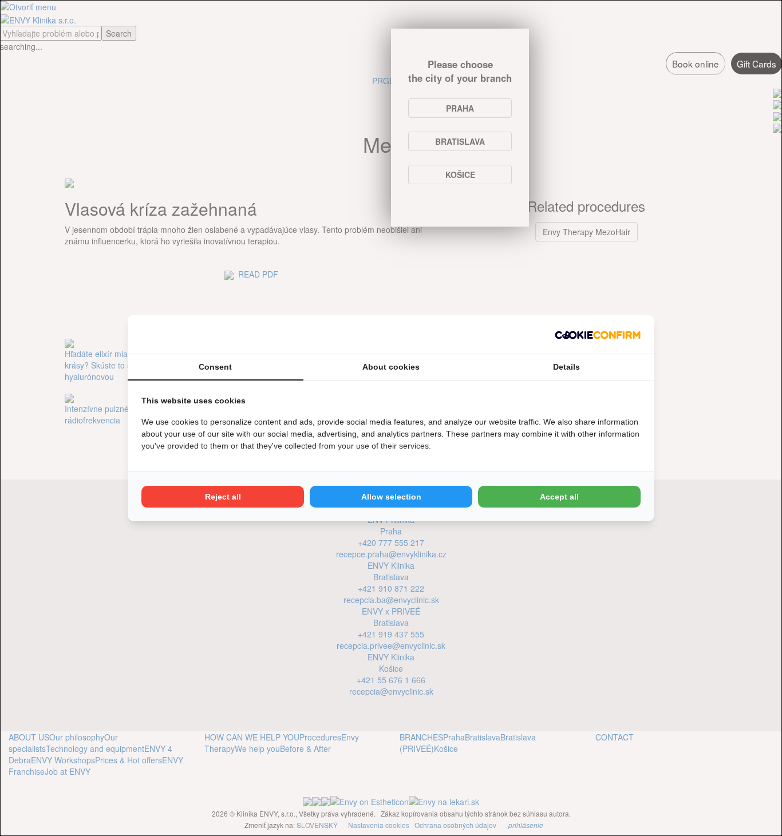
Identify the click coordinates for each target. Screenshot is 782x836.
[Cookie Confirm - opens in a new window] (598, 334)
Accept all (559, 496)
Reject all (223, 496)
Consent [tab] (215, 366)
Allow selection (391, 496)
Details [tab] (566, 366)
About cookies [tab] (391, 366)
